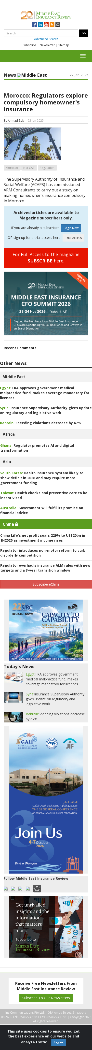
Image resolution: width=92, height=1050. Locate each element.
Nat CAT (29, 168)
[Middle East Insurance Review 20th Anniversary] (46, 15)
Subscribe (30, 45)
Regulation (47, 168)
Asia (7, 461)
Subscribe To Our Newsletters (46, 997)
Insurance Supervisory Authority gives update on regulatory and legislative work (46, 410)
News (10, 75)
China (9, 524)
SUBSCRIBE (40, 261)
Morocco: (17, 95)
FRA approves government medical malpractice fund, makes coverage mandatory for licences (44, 393)
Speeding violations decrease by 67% (40, 422)
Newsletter (47, 45)
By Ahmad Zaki (14, 120)
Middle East (13, 376)
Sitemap (63, 45)
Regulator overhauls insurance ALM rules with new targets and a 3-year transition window (45, 568)
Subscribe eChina (46, 584)
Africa (9, 434)
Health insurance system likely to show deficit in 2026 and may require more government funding (41, 478)
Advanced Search (46, 39)
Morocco (12, 168)
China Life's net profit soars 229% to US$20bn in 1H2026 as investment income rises (42, 538)
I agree (59, 1042)
